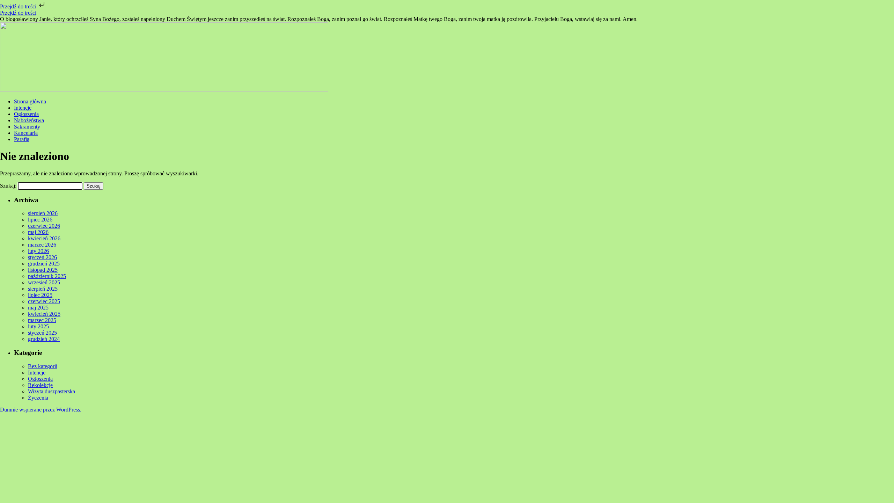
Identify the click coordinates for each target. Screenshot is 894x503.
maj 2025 (38, 308)
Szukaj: (8, 186)
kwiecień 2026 (44, 238)
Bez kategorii (42, 366)
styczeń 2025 (42, 333)
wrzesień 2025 (44, 282)
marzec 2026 (42, 245)
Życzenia (38, 398)
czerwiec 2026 (44, 226)
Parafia (21, 139)
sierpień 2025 (43, 289)
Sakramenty (27, 127)
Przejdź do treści (19, 6)
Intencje (22, 108)
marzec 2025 (42, 320)
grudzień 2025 (44, 264)
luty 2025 (38, 326)
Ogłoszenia (26, 114)
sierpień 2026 (43, 213)
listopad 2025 (43, 270)
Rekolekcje (40, 385)
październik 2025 (47, 276)
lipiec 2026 (40, 220)
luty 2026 (38, 251)
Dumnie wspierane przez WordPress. (40, 410)
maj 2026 (38, 232)
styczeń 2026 (42, 257)
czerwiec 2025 (44, 301)
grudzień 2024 (44, 339)
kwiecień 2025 (44, 314)
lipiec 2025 (40, 295)
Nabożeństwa (29, 120)
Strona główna (30, 101)
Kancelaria (26, 133)
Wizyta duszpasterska (51, 391)
